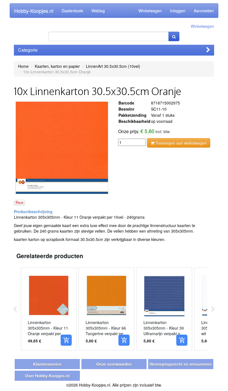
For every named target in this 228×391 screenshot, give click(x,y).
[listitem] (48, 309)
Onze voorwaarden (114, 364)
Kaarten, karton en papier (57, 66)
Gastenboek (72, 10)
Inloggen (177, 10)
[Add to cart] (66, 340)
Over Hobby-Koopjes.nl (47, 375)
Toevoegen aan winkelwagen (180, 143)
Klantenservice (47, 364)
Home (23, 66)
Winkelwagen (150, 10)
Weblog (98, 10)
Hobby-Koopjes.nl (33, 10)
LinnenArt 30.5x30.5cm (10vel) (113, 66)
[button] (15, 309)
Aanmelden (204, 10)
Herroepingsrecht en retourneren (181, 364)
